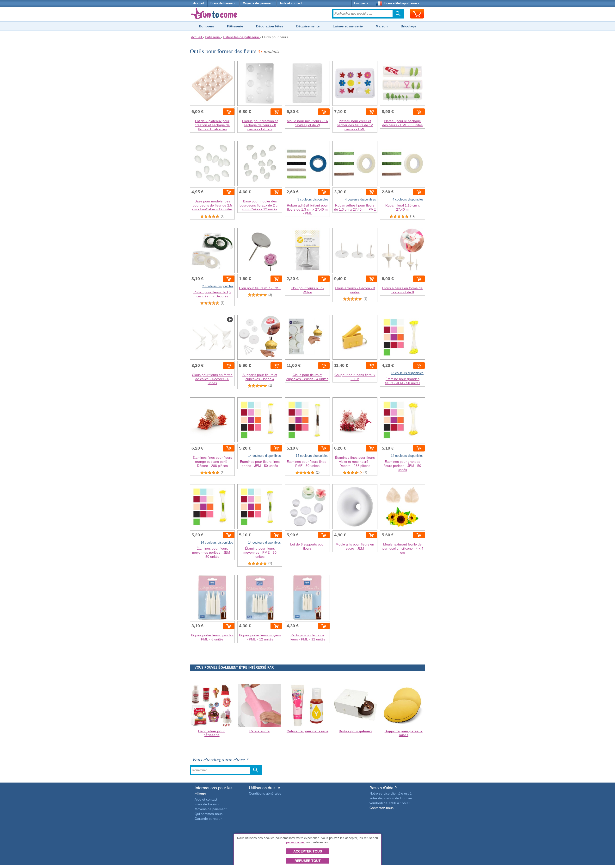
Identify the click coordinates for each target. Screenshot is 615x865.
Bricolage (408, 26)
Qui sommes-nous (208, 814)
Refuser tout (308, 861)
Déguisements (308, 26)
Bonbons (206, 26)
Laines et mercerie (348, 26)
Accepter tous (307, 851)
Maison (382, 26)
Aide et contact (291, 3)
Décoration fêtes (269, 26)
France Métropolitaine (400, 3)
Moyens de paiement (258, 3)
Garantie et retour (208, 819)
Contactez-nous (381, 808)
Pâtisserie (235, 26)
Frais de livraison (223, 3)
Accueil (198, 3)
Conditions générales (265, 793)
